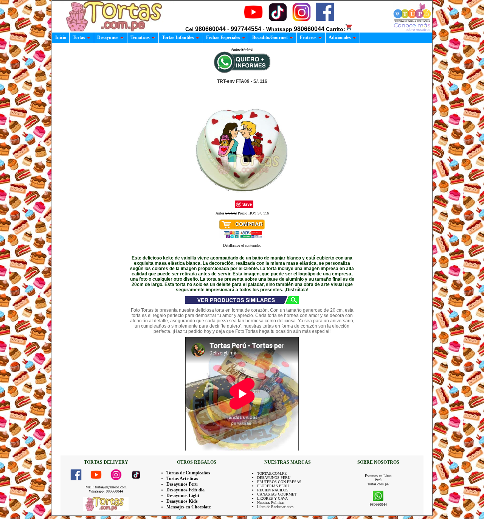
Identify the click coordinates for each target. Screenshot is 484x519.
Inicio (60, 37)
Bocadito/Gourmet (270, 37)
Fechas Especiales (223, 37)
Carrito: (335, 29)
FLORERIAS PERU (273, 486)
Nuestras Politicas (270, 502)
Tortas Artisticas (182, 478)
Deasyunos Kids (182, 501)
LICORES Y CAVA (272, 498)
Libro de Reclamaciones (275, 507)
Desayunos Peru (182, 484)
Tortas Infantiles (178, 37)
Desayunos (107, 37)
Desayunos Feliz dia (185, 490)
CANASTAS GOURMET (276, 494)
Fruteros (308, 37)
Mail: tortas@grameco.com (106, 487)
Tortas (79, 37)
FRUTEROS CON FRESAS (279, 482)
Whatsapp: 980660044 (106, 491)
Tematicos (140, 37)
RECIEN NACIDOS (273, 490)
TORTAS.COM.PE (272, 473)
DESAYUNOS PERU (273, 477)
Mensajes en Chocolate (188, 507)
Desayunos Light (182, 495)
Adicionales (340, 37)
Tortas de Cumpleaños (188, 472)
